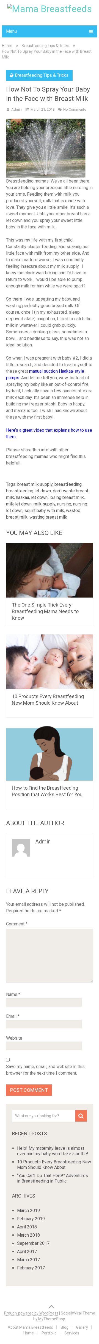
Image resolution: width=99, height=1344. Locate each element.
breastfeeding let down (28, 490)
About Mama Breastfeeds (30, 1327)
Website (14, 1038)
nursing (64, 504)
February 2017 (31, 1268)
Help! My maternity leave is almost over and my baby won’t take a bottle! (52, 1151)
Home (7, 45)
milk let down (19, 504)
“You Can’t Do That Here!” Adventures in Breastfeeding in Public (52, 1178)
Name (13, 994)
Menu (11, 31)
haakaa (22, 497)
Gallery (82, 1327)
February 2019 (31, 1218)
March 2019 (28, 1210)
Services (71, 1333)
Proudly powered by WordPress (31, 1313)
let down (39, 497)
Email (13, 1016)
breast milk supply (35, 484)
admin (16, 109)
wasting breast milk (48, 517)
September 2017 (33, 1243)
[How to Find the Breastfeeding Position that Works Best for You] (49, 753)
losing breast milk (67, 497)
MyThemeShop (51, 1319)
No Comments (74, 109)
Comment (17, 924)
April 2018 (27, 1227)
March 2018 (28, 1235)
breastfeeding (68, 484)
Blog (64, 1327)
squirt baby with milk (44, 510)
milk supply (44, 504)
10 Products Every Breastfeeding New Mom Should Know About (54, 1164)
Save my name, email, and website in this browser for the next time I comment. (45, 1070)
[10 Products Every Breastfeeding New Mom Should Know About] (49, 661)
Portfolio (49, 1333)
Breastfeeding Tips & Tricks (45, 45)
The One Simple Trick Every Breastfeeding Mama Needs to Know (45, 611)
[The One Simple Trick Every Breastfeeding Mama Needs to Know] (49, 570)
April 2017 (27, 1251)
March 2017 (28, 1259)
